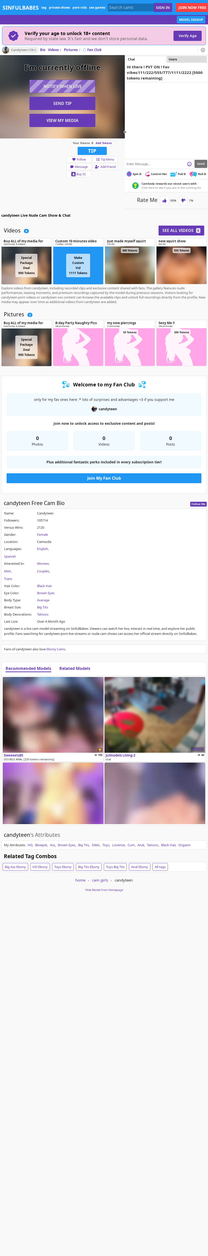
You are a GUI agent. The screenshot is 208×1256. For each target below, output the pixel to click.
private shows (59, 7)
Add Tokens (104, 143)
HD (30, 845)
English (42, 548)
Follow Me (198, 504)
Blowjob (41, 845)
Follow (81, 159)
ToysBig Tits (115, 867)
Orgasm (184, 845)
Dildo (96, 845)
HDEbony (40, 867)
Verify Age (188, 35)
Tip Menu (107, 159)
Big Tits (42, 607)
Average (43, 600)
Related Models (74, 668)
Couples (43, 571)
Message (81, 167)
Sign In (163, 7)
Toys (105, 845)
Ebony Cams (55, 649)
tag (43, 7)
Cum (131, 845)
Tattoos (42, 614)
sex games (97, 7)
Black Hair (44, 586)
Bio (42, 50)
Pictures (72, 50)
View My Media (62, 120)
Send (201, 164)
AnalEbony (139, 867)
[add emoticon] (189, 164)
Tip (92, 150)
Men (7, 571)
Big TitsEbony (88, 867)
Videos (54, 50)
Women (43, 563)
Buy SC (81, 174)
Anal (140, 845)
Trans (8, 578)
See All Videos (180, 230)
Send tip (62, 103)
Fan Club (94, 50)
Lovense (118, 845)
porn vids (80, 7)
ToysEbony (63, 867)
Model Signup (191, 20)
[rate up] (164, 200)
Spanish (10, 556)
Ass (52, 845)
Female (42, 534)
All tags (160, 867)
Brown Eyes (46, 593)
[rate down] (183, 200)
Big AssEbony (15, 867)
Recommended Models (28, 668)
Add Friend (108, 167)
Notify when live (62, 86)
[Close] (203, 50)
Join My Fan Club (104, 478)
